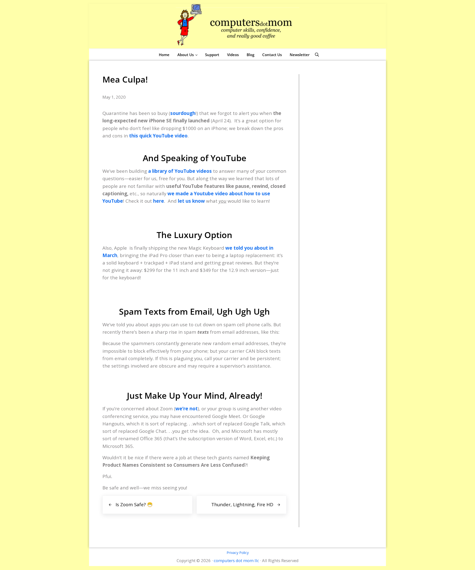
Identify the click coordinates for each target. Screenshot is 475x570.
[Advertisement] (336, 148)
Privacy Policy (238, 552)
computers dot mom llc (236, 560)
